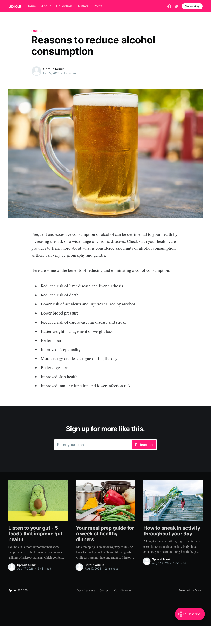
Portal (98, 6)
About (46, 6)
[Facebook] (169, 6)
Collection (64, 6)
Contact (105, 590)
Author (82, 6)
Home (31, 6)
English (37, 31)
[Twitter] (176, 6)
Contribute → (122, 590)
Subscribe (192, 6)
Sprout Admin (54, 69)
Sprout (14, 6)
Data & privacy (86, 590)
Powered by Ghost (190, 590)
